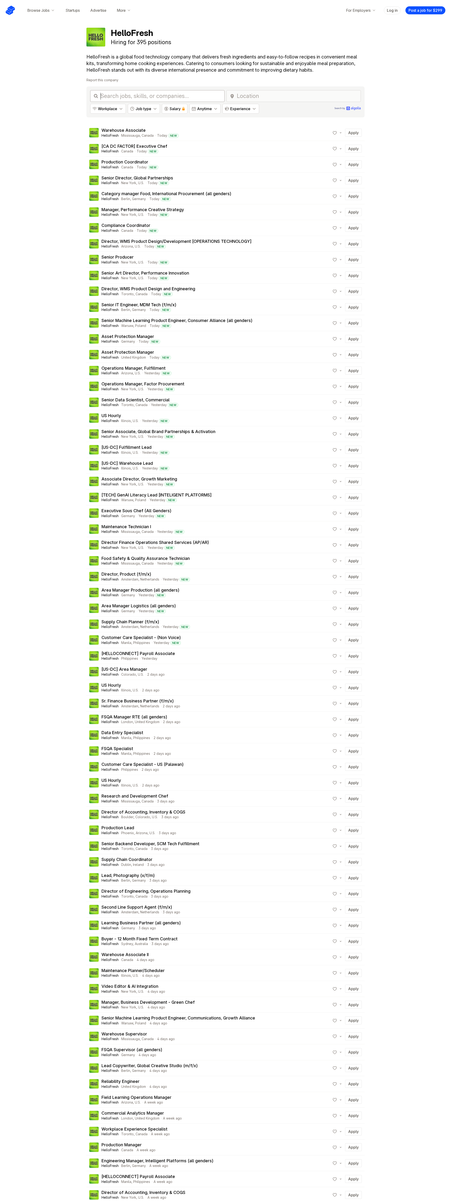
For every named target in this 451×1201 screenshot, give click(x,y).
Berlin (125, 199)
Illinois (126, 421)
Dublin (126, 865)
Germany (139, 199)
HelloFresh (110, 135)
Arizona (127, 246)
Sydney (127, 944)
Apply (353, 132)
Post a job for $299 (425, 10)
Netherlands (149, 579)
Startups (73, 10)
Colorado (128, 674)
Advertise (98, 10)
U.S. (141, 183)
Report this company (102, 80)
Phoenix (127, 833)
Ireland (138, 865)
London (127, 722)
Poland (140, 326)
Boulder (127, 817)
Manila (126, 643)
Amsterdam (129, 579)
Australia (141, 944)
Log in (392, 10)
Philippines (141, 643)
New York (128, 183)
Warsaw (127, 326)
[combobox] (297, 96)
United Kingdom (133, 357)
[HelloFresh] (94, 132)
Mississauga (130, 135)
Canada (148, 135)
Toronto (127, 294)
